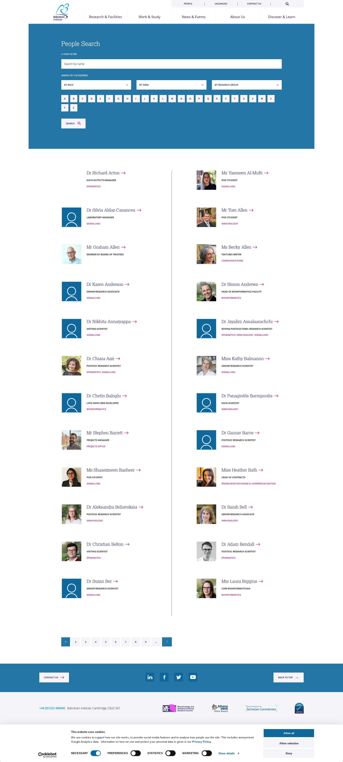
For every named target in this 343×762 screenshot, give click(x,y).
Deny (289, 753)
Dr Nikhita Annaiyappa (109, 321)
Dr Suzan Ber (99, 581)
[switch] (136, 753)
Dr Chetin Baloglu (104, 395)
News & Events (193, 17)
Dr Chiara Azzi (100, 358)
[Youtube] (192, 680)
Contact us (254, 3)
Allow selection (289, 743)
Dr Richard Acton (103, 172)
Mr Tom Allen (234, 210)
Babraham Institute (61, 12)
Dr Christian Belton (105, 544)
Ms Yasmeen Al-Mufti (242, 172)
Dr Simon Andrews (240, 284)
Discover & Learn (281, 17)
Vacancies (221, 3)
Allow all (289, 733)
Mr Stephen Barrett (105, 432)
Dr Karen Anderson (105, 284)
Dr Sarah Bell (234, 507)
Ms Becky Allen (236, 247)
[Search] (287, 3)
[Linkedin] (150, 680)
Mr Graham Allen (103, 247)
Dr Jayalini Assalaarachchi (247, 321)
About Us (237, 17)
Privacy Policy (201, 741)
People (188, 3)
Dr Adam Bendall (238, 544)
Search (70, 123)
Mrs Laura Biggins (239, 581)
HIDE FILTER (70, 54)
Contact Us (51, 677)
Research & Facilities (105, 17)
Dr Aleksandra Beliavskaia (112, 507)
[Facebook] (164, 680)
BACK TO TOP (285, 677)
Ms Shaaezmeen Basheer (111, 470)
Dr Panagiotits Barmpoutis (247, 395)
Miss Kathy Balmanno (243, 358)
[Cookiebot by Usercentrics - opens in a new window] (47, 755)
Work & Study (149, 17)
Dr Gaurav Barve (237, 432)
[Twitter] (178, 680)
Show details (226, 753)
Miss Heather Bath (239, 470)
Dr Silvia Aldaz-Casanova (111, 210)
